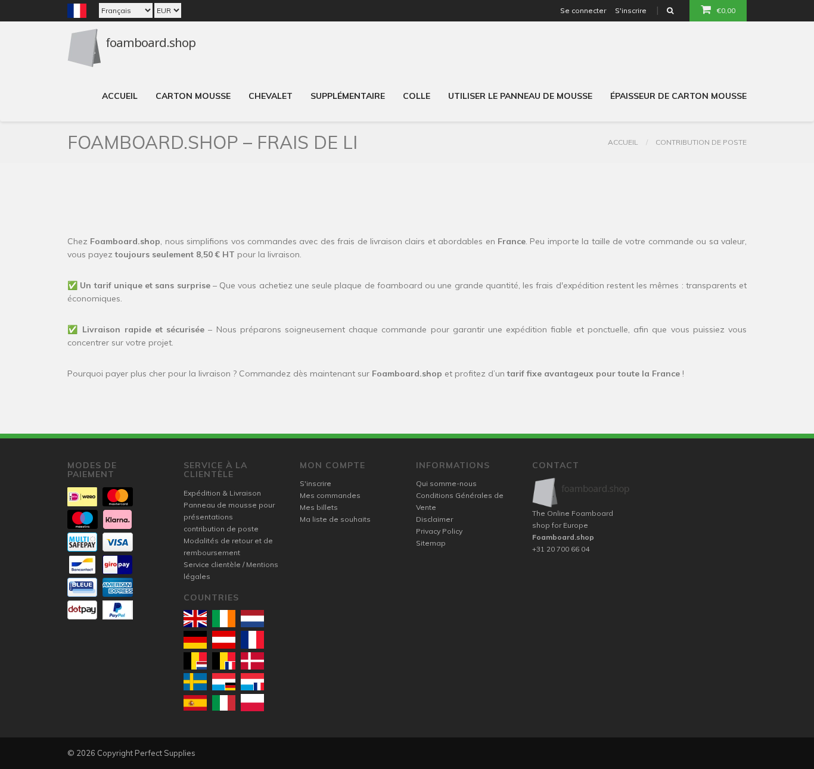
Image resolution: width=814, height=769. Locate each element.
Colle (416, 96)
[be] (195, 661)
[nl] (252, 618)
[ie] (223, 618)
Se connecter (583, 10)
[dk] (252, 661)
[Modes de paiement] (82, 496)
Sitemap (431, 542)
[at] (223, 639)
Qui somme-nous (446, 483)
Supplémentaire (347, 96)
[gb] (195, 618)
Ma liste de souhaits (335, 519)
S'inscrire (631, 10)
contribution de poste (701, 142)
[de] (195, 639)
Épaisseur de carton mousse (678, 96)
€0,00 (726, 10)
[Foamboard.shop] (581, 492)
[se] (195, 681)
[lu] (223, 681)
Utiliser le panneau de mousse (520, 96)
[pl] (252, 702)
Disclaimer (434, 519)
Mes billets (319, 507)
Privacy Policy (439, 531)
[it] (223, 703)
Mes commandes (330, 495)
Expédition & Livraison (222, 492)
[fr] (252, 639)
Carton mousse (193, 96)
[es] (195, 703)
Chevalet (270, 96)
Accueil (120, 96)
